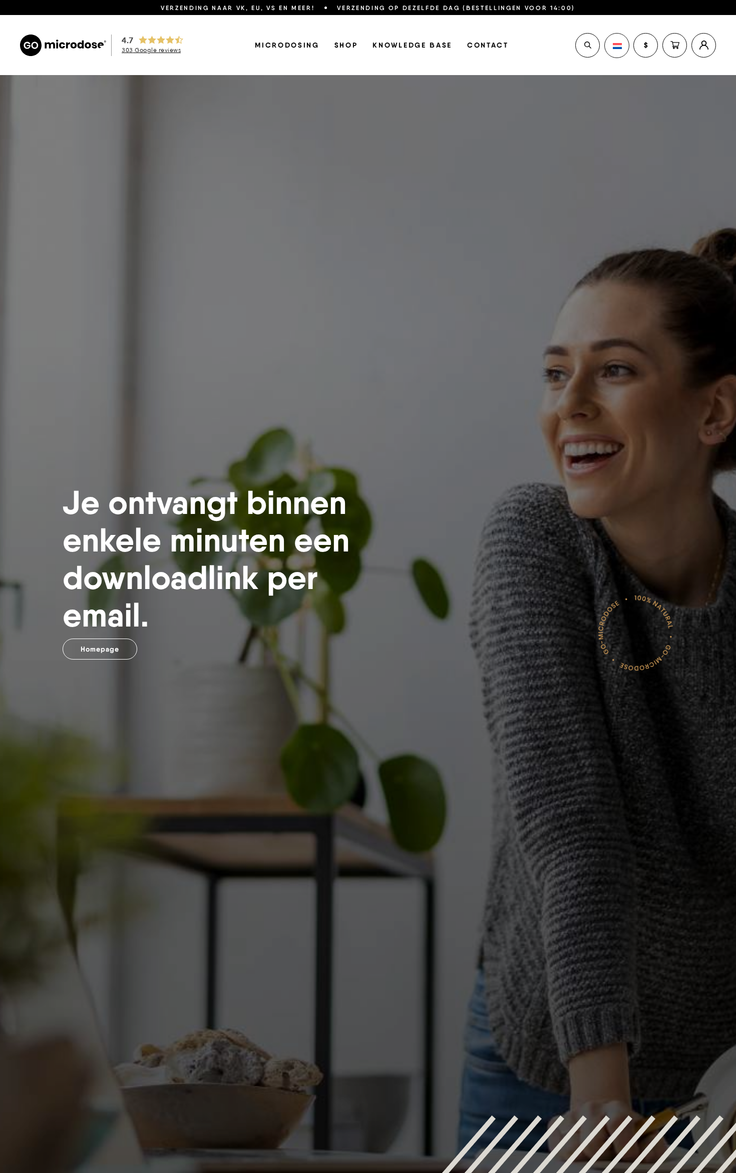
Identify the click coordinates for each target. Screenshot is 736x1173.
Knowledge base (412, 45)
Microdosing (287, 45)
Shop (346, 45)
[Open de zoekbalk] (587, 45)
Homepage (100, 649)
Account (703, 45)
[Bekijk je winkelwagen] (674, 45)
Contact (488, 45)
